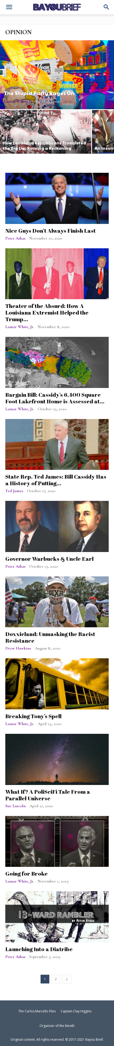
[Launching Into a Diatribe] (57, 916)
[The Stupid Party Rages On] (57, 74)
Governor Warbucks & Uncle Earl (49, 558)
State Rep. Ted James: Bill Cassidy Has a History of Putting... (55, 480)
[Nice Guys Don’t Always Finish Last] (57, 198)
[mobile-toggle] (9, 7)
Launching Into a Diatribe (39, 949)
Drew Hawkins (18, 648)
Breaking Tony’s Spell (33, 716)
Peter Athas (15, 238)
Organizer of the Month (57, 1025)
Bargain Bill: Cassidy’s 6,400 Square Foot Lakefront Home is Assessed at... (54, 398)
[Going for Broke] (57, 841)
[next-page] (66, 979)
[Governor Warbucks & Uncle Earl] (57, 526)
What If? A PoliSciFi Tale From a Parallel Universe (47, 795)
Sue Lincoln (15, 806)
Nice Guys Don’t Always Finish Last (50, 230)
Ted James (14, 490)
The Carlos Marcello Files (37, 1011)
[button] (106, 7)
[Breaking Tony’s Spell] (57, 683)
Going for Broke (26, 873)
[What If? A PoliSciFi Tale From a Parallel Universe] (57, 759)
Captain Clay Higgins (76, 1011)
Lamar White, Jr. (18, 101)
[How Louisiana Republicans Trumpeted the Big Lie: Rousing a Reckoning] (45, 132)
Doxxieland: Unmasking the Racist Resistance (50, 637)
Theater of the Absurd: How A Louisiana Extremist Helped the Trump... (47, 312)
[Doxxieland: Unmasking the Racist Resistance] (57, 602)
